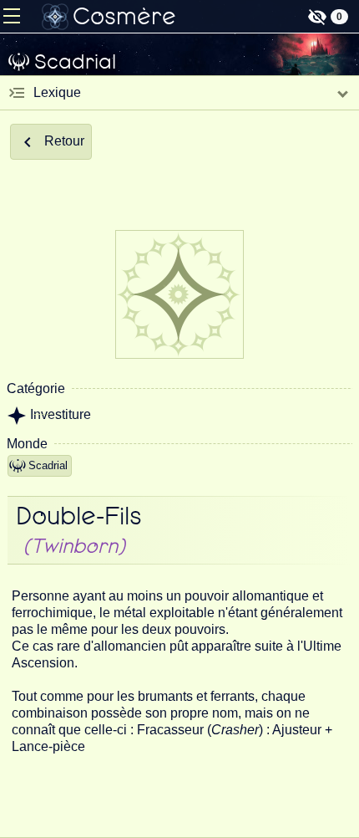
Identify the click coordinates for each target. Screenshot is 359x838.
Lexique (57, 92)
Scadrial (48, 465)
